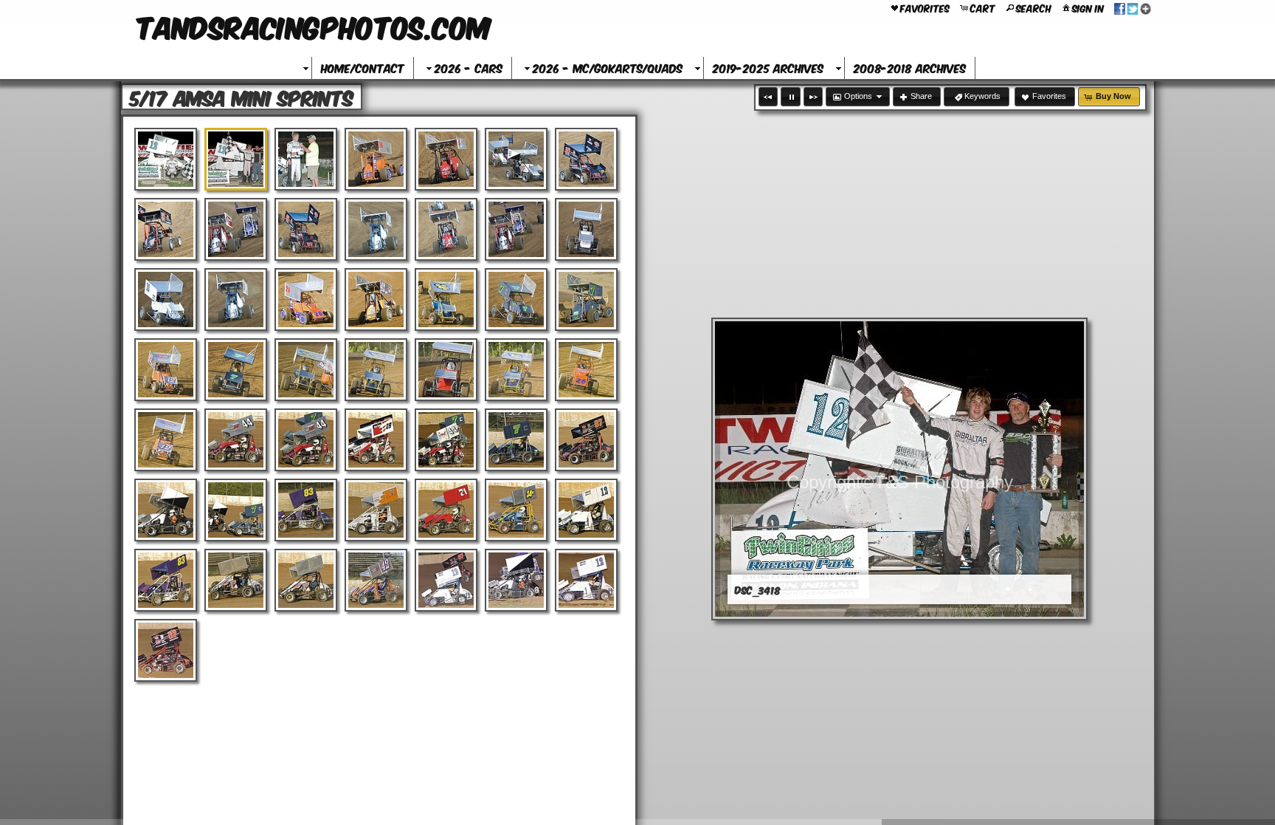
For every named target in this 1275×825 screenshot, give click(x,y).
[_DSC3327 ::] (306, 440)
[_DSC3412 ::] (516, 580)
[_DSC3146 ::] (446, 369)
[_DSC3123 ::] (165, 299)
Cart (982, 7)
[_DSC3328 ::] (376, 440)
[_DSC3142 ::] (306, 369)
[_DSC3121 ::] (516, 229)
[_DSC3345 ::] (165, 580)
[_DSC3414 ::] (586, 580)
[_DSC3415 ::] (165, 650)
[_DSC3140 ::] (235, 369)
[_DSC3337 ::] (235, 510)
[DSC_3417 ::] (165, 159)
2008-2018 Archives (910, 67)
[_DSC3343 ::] (516, 510)
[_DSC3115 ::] (165, 229)
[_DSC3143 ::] (376, 369)
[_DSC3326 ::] (235, 440)
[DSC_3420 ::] (306, 159)
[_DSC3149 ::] (586, 369)
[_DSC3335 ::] (586, 440)
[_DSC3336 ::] (165, 510)
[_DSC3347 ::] (235, 580)
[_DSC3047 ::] (446, 159)
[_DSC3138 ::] (165, 369)
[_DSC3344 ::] (586, 510)
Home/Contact (362, 67)
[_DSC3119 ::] (376, 229)
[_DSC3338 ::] (306, 510)
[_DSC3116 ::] (235, 229)
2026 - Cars (468, 67)
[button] (768, 96)
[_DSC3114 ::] (586, 159)
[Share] (1132, 7)
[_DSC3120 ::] (446, 229)
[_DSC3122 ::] (586, 229)
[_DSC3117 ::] (306, 229)
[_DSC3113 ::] (516, 159)
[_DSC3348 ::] (306, 580)
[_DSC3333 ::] (446, 440)
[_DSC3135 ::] (516, 299)
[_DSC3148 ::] (516, 369)
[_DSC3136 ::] (586, 299)
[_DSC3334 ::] (516, 440)
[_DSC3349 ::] (376, 580)
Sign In (1088, 7)
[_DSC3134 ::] (446, 299)
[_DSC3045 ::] (376, 159)
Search (1033, 7)
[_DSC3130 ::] (306, 299)
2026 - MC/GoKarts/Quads (608, 67)
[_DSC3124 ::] (235, 299)
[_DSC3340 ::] (376, 510)
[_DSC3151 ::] (165, 440)
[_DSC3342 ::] (446, 510)
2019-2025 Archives (768, 67)
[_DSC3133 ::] (376, 299)
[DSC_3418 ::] (235, 159)
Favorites (925, 7)
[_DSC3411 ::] (446, 580)
